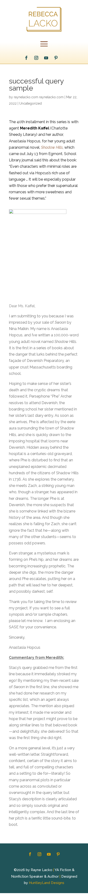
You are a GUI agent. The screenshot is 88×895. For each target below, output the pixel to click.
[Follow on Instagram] (36, 58)
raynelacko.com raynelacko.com (39, 97)
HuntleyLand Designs (46, 883)
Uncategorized (30, 103)
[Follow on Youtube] (46, 58)
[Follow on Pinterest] (56, 58)
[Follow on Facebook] (26, 58)
